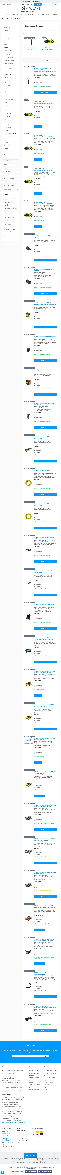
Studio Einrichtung (34, 1077)
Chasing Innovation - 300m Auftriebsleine (42, 471)
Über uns (6, 222)
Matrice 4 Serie (9, 69)
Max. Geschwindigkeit (8, 178)
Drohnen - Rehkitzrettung (8, 54)
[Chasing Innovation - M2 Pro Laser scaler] (28, 550)
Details (38, 126)
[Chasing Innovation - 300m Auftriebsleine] (28, 483)
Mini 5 (6, 97)
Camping (6, 142)
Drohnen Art (6, 175)
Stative (5, 44)
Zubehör (7, 130)
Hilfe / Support (7, 224)
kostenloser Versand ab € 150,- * (11, 198)
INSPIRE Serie (8, 111)
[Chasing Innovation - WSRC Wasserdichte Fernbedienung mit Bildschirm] (28, 650)
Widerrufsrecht (7, 231)
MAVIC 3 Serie (8, 77)
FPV (6, 71)
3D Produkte (7, 145)
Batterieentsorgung (50, 1072)
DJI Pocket (7, 116)
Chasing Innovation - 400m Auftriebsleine (42, 504)
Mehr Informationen (30, 1168)
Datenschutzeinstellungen (16, 1171)
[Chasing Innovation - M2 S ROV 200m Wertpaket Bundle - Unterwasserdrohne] (28, 885)
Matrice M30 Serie (9, 57)
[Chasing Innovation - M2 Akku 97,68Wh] (28, 282)
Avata (6, 105)
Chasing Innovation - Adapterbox (44, 604)
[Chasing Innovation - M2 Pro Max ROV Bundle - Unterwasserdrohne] (28, 952)
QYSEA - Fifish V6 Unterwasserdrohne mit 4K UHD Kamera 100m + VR (43, 169)
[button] (2, 1172)
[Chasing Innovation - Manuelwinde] (28, 382)
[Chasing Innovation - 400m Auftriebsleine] (28, 516)
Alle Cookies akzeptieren (45, 1171)
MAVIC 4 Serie (8, 74)
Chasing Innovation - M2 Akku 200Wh (43, 236)
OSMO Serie (8, 119)
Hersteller (5, 164)
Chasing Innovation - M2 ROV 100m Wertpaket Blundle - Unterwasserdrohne (44, 738)
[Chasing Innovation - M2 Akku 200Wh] (28, 248)
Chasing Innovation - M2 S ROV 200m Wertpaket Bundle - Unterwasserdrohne (45, 872)
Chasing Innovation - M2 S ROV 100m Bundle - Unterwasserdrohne (45, 805)
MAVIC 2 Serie (8, 80)
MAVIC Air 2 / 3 (8, 94)
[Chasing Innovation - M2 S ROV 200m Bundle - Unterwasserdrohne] (28, 851)
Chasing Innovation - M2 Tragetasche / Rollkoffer (45, 337)
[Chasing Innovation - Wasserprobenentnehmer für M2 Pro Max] (28, 1019)
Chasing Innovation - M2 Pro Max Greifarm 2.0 (44, 571)
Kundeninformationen (9, 220)
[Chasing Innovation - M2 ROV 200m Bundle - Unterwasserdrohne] (28, 717)
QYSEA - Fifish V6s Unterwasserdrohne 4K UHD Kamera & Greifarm (45, 203)
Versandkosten (27, 1158)
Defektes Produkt (33, 1070)
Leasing (31, 1072)
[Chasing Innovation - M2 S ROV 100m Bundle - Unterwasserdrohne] (28, 818)
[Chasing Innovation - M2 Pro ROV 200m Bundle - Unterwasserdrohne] (28, 918)
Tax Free (31, 1079)
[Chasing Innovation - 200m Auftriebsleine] (28, 449)
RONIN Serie (8, 113)
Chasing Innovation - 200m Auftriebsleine (42, 437)
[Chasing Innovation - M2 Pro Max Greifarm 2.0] (28, 583)
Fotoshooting (7, 27)
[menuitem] (10, 4)
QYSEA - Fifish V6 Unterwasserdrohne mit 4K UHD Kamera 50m (49, 48)
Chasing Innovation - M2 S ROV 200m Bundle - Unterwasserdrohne (45, 839)
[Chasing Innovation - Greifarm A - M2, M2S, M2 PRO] (31, 41)
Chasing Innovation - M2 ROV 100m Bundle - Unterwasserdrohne (44, 671)
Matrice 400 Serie (9, 60)
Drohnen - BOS (8, 50)
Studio (5, 33)
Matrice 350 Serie (9, 63)
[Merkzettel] (46, 4)
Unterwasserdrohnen (10, 133)
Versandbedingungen (9, 229)
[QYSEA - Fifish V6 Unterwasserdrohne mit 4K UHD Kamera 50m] (49, 41)
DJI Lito (6, 83)
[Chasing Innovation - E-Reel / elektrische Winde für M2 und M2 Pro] (28, 315)
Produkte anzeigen (8, 189)
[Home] (3, 14)
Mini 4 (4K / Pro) (9, 99)
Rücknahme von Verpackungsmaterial (50, 1081)
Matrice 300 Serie (9, 66)
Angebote (6, 148)
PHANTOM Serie (9, 108)
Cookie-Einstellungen (9, 217)
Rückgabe (31, 1086)
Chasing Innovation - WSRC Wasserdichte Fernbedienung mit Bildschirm (44, 638)
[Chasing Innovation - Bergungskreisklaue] (28, 985)
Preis (4, 168)
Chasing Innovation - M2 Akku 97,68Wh (43, 270)
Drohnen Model (7, 171)
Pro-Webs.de (42, 1162)
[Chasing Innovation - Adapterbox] (28, 617)
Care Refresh (8, 127)
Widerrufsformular (34, 1089)
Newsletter (48, 1079)
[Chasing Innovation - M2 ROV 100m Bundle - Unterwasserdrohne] (28, 684)
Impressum (6, 239)
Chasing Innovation (10, 136)
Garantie (47, 1075)
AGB (5, 236)
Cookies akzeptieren (31, 1171)
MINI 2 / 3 (7, 102)
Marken (6, 30)
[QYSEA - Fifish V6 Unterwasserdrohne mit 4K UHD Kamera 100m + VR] (28, 181)
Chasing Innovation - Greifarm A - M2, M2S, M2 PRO (31, 48)
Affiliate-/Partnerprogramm (52, 1070)
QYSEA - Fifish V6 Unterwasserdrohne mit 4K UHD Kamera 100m (43, 136)
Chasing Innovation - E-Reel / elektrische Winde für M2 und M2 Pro (45, 303)
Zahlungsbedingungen (35, 1080)
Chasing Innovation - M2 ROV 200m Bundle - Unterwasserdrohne (44, 705)
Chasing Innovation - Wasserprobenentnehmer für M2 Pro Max (45, 1006)
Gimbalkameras (9, 122)
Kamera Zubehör (8, 39)
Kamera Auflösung (7, 182)
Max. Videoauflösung (8, 185)
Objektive (6, 36)
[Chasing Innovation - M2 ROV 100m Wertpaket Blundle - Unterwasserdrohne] (28, 751)
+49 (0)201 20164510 (5, 1140)
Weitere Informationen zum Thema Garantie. (13, 1122)
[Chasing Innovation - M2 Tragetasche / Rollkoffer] (28, 349)
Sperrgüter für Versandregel (7, 154)
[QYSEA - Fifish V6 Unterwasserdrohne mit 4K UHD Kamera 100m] (28, 148)
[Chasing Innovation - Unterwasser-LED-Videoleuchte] (28, 416)
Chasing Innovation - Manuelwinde (44, 370)
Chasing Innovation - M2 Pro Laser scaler (44, 538)
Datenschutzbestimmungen (24, 1059)
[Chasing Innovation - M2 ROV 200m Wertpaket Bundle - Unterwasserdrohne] (28, 784)
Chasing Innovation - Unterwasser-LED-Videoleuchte (44, 404)
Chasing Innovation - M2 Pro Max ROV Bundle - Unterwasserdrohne (44, 939)
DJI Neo (7, 88)
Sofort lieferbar (8, 161)
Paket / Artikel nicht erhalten (34, 1074)
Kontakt (6, 227)
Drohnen (6, 47)
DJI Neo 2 (7, 85)
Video (5, 41)
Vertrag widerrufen (30, 1155)
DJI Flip (6, 91)
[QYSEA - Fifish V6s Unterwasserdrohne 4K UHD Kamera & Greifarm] (28, 215)
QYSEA (7, 138)
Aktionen (6, 151)
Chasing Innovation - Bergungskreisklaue (40, 973)
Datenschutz (7, 234)
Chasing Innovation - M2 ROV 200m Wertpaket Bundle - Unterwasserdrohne (44, 772)
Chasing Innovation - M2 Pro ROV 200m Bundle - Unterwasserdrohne (44, 906)
